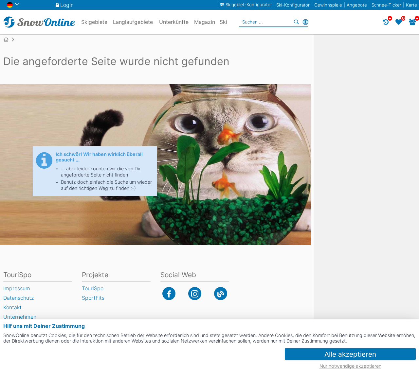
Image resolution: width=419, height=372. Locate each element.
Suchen (296, 22)
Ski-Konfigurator (293, 5)
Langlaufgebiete (133, 22)
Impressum (16, 288)
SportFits (93, 298)
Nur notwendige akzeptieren (350, 366)
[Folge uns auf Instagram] (194, 293)
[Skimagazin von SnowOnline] (220, 293)
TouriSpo (92, 288)
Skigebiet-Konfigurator (249, 4)
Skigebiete (94, 22)
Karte (411, 5)
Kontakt (12, 307)
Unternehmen (19, 316)
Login (67, 5)
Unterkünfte (174, 22)
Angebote (357, 5)
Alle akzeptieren (350, 354)
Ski (223, 22)
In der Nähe (305, 22)
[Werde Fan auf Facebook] (168, 293)
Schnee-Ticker (386, 5)
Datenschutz (18, 298)
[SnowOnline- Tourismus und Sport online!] (8, 39)
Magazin (204, 22)
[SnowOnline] (39, 22)
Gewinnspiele (328, 5)
